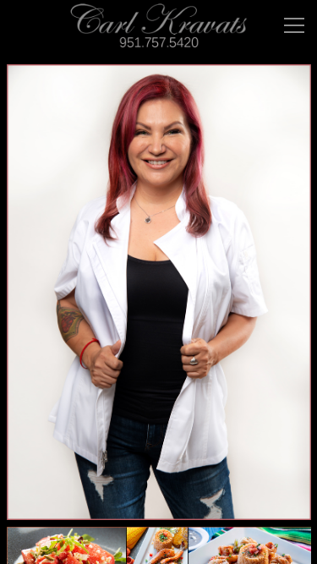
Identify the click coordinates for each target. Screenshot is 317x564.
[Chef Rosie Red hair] (159, 292)
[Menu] (294, 25)
